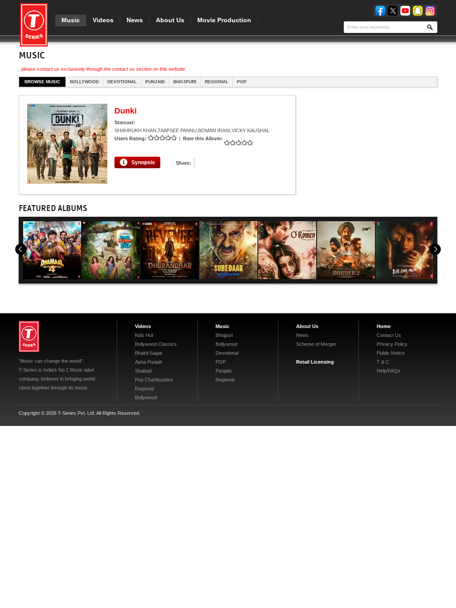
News (134, 20)
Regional (216, 81)
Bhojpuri (184, 81)
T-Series (29, 336)
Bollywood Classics (156, 344)
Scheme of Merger (316, 344)
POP (242, 81)
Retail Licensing (315, 362)
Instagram (430, 11)
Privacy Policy (392, 344)
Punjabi (155, 81)
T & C (383, 362)
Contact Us (389, 335)
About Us (170, 20)
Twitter (393, 11)
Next (435, 249)
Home (384, 326)
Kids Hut (144, 335)
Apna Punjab (148, 362)
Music (70, 20)
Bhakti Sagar (149, 353)
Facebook (380, 11)
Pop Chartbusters (154, 379)
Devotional (122, 81)
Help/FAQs (388, 370)
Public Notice (391, 353)
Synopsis (143, 162)
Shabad (143, 370)
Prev (21, 249)
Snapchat (418, 11)
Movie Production (224, 20)
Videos (103, 20)
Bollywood (84, 81)
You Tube (405, 11)
